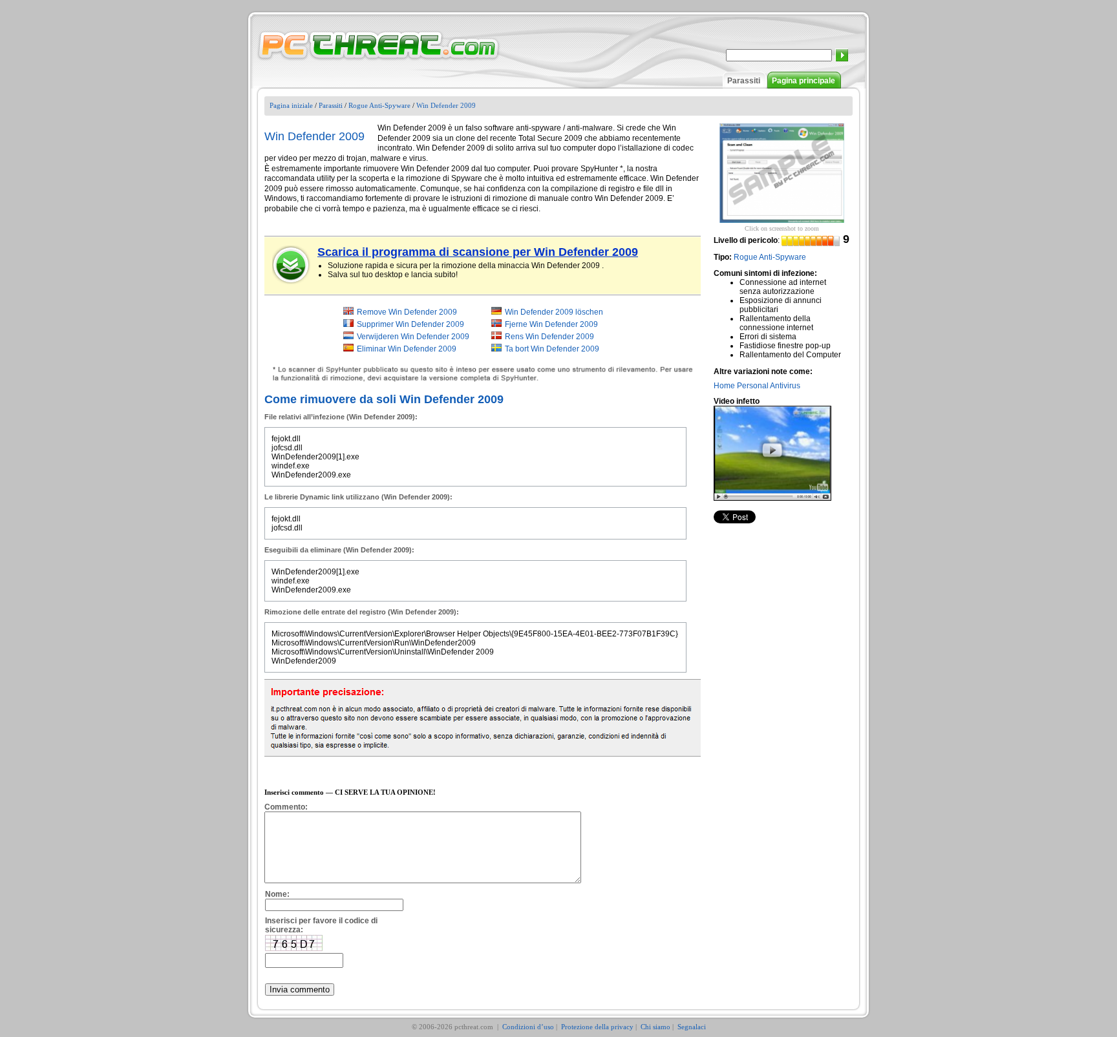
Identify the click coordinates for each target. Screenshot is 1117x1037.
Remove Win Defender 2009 (407, 312)
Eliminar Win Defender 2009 (406, 348)
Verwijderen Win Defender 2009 (413, 336)
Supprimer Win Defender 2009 (410, 324)
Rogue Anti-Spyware (379, 105)
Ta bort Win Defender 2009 (552, 348)
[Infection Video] (772, 452)
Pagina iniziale (291, 105)
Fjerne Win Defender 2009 (551, 324)
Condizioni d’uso (528, 1027)
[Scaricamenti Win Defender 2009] (291, 265)
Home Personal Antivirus (757, 385)
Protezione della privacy (597, 1027)
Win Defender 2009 (446, 105)
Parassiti (743, 80)
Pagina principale (803, 80)
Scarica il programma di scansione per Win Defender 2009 (477, 252)
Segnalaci (691, 1027)
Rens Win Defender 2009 (549, 336)
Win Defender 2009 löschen (554, 312)
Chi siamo (655, 1027)
